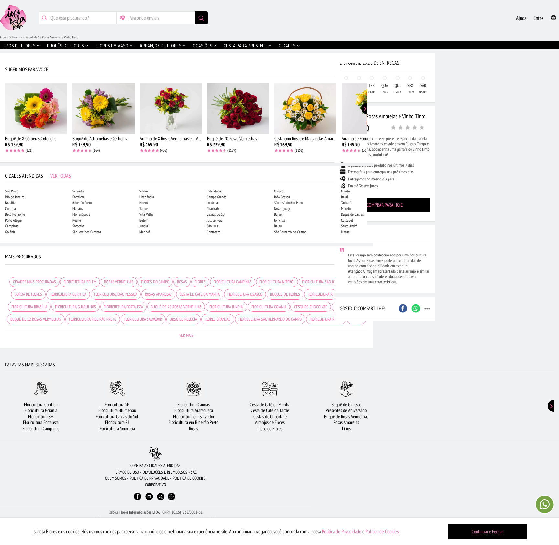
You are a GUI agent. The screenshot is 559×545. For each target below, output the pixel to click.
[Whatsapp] (171, 499)
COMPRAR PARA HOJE (385, 205)
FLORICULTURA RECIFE (326, 319)
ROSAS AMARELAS (158, 294)
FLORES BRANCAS (218, 319)
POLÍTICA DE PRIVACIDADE (149, 478)
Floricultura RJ (117, 422)
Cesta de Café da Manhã (270, 404)
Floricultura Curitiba (41, 404)
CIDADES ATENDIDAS (38, 175)
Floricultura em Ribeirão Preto (193, 422)
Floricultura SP (117, 404)
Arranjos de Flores (270, 422)
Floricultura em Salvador (193, 416)
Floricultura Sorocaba (117, 428)
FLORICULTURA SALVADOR (143, 319)
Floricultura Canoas (193, 404)
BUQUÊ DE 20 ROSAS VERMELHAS (176, 307)
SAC (194, 472)
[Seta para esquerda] (6, 138)
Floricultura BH (40, 416)
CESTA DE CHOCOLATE (310, 307)
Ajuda (521, 18)
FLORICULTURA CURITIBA (68, 294)
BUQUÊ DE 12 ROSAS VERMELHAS (35, 319)
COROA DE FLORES (28, 294)
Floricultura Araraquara (193, 410)
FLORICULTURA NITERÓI (276, 282)
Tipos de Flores (269, 428)
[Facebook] (137, 499)
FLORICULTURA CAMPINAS (233, 282)
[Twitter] (160, 496)
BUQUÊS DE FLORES (285, 294)
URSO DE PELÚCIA (183, 319)
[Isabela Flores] (155, 454)
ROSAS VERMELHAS (118, 282)
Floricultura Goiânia (41, 410)
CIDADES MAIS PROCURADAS (34, 282)
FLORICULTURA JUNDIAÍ (226, 307)
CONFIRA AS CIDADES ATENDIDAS (155, 465)
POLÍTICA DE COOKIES (189, 478)
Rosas (193, 428)
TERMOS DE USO (126, 472)
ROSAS (182, 282)
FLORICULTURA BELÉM (80, 282)
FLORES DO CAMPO (155, 282)
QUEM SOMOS (115, 478)
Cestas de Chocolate (270, 416)
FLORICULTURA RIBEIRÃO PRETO (92, 319)
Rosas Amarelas (346, 422)
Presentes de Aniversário (346, 410)
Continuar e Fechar (487, 532)
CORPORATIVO (155, 484)
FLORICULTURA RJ (320, 294)
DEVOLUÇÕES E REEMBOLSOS (165, 472)
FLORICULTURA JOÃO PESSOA (115, 294)
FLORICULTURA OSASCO (244, 294)
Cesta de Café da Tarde (270, 410)
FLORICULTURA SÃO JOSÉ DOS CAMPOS (331, 282)
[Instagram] (149, 499)
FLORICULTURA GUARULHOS (75, 307)
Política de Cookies (382, 531)
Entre (538, 18)
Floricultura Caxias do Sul (117, 416)
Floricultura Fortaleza (41, 422)
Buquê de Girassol (346, 404)
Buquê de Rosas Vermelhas (346, 416)
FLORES (200, 282)
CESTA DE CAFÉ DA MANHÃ (200, 294)
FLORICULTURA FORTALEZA (123, 307)
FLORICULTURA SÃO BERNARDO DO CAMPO (270, 319)
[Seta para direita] (366, 138)
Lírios (346, 428)
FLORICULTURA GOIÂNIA (268, 307)
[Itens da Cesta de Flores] (553, 19)
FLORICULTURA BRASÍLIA (29, 307)
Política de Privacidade (341, 531)
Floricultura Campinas (40, 428)
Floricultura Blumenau (117, 410)
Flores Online (8, 37)
